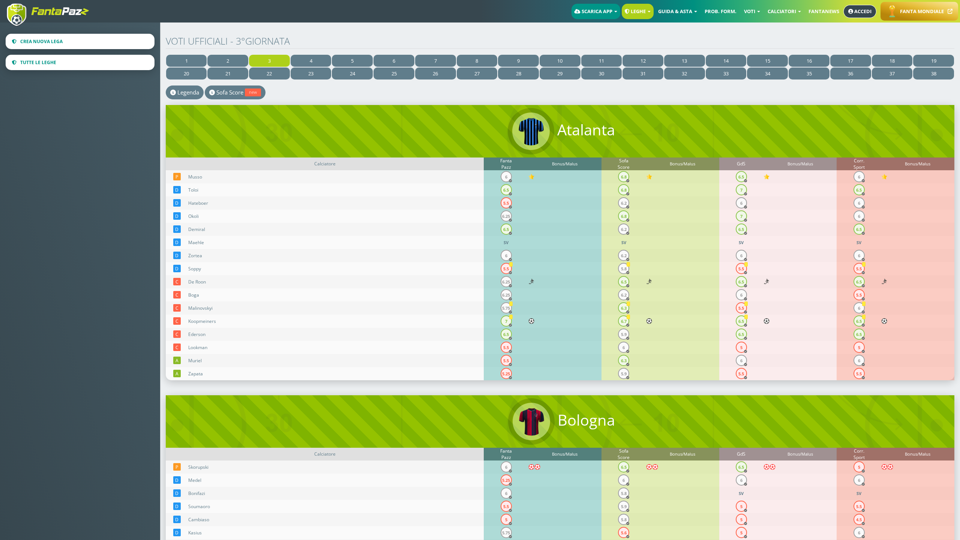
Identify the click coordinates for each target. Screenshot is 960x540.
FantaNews (823, 11)
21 (228, 73)
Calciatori (782, 11)
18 (892, 60)
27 (477, 73)
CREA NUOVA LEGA (41, 41)
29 (559, 73)
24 (352, 73)
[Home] (51, 8)
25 (394, 73)
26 (435, 73)
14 (726, 60)
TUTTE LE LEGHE (38, 62)
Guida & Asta (675, 11)
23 (311, 73)
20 (186, 73)
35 (809, 73)
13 (684, 60)
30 (601, 73)
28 (518, 73)
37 (892, 73)
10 (559, 60)
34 (767, 73)
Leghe (638, 11)
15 (767, 60)
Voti (750, 11)
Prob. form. (720, 11)
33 (726, 73)
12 (643, 60)
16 (809, 60)
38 (933, 73)
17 (850, 60)
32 (684, 73)
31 (643, 73)
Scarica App (597, 11)
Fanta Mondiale (922, 11)
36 (850, 73)
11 (601, 60)
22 (269, 73)
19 (933, 60)
